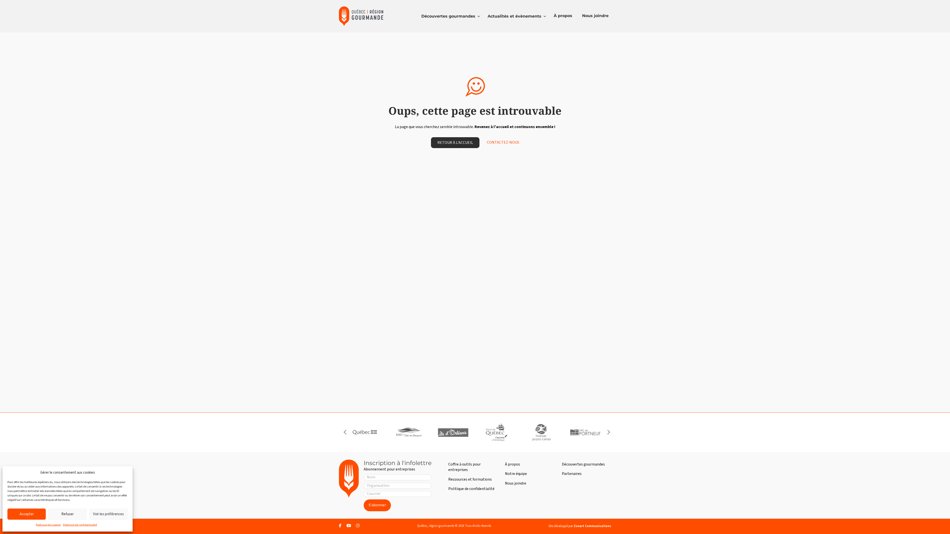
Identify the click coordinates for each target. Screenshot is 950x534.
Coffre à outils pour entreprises (464, 467)
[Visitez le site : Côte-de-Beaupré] (409, 432)
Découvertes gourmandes (448, 16)
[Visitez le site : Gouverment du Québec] (364, 432)
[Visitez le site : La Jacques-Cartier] (541, 432)
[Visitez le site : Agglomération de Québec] (497, 432)
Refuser (67, 514)
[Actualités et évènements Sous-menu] (544, 16)
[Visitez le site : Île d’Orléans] (453, 432)
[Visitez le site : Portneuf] (585, 432)
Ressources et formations (470, 479)
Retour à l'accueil (455, 142)
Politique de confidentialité (80, 525)
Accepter (27, 514)
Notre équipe (516, 473)
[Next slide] (608, 432)
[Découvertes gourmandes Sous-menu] (478, 16)
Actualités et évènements (514, 16)
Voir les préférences (108, 514)
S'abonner (377, 505)
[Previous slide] (345, 432)
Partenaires (572, 473)
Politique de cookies (48, 525)
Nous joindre (595, 15)
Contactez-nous (503, 142)
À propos (563, 15)
